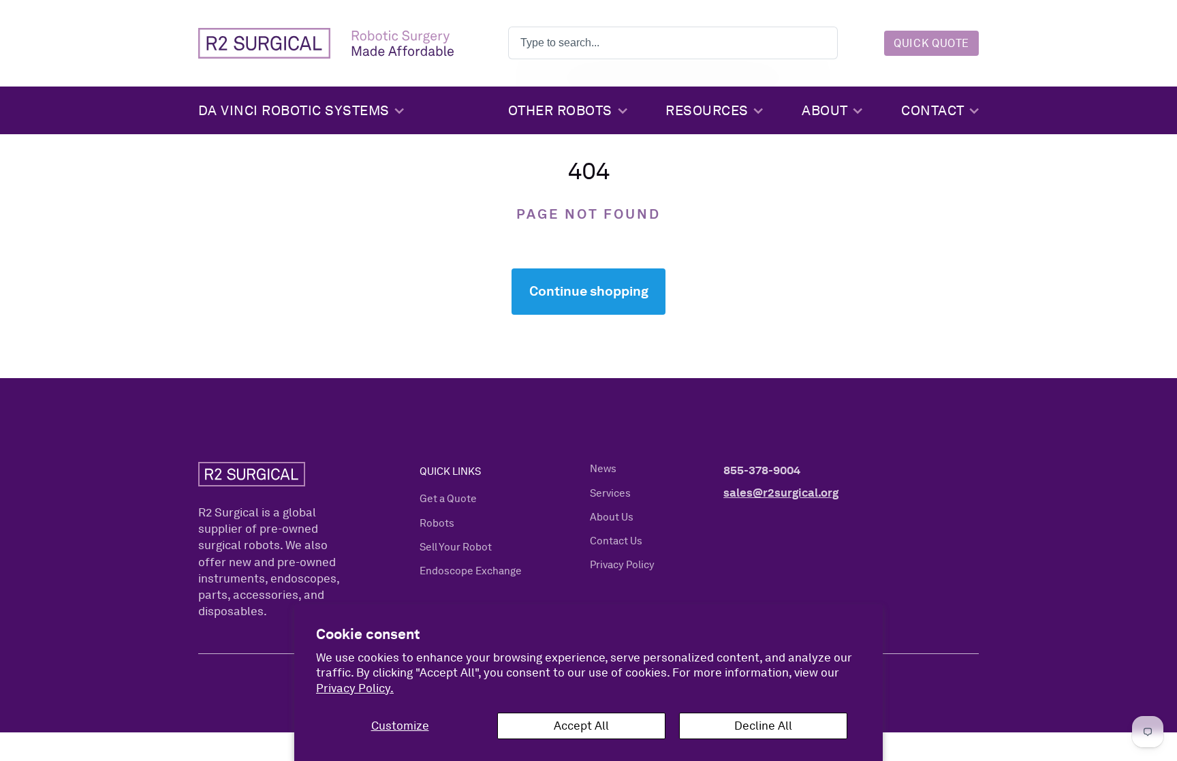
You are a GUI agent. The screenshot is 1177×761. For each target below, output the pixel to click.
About (825, 110)
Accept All (581, 725)
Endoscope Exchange (471, 571)
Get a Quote (448, 499)
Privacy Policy (622, 565)
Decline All (763, 725)
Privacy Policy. (355, 688)
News (603, 469)
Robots (437, 523)
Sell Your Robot (456, 547)
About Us (611, 517)
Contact (932, 110)
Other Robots (560, 110)
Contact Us (616, 541)
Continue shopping (588, 291)
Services (610, 493)
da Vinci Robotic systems (294, 110)
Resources (707, 110)
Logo (326, 43)
